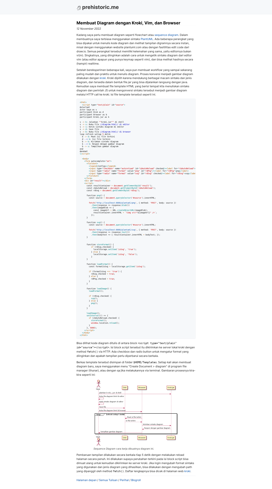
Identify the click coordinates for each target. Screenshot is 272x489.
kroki (103, 78)
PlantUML (147, 39)
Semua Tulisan (108, 480)
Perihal (124, 480)
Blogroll (136, 480)
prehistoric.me (100, 7)
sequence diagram (166, 35)
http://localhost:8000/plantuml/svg (116, 230)
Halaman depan (86, 480)
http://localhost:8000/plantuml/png (116, 203)
